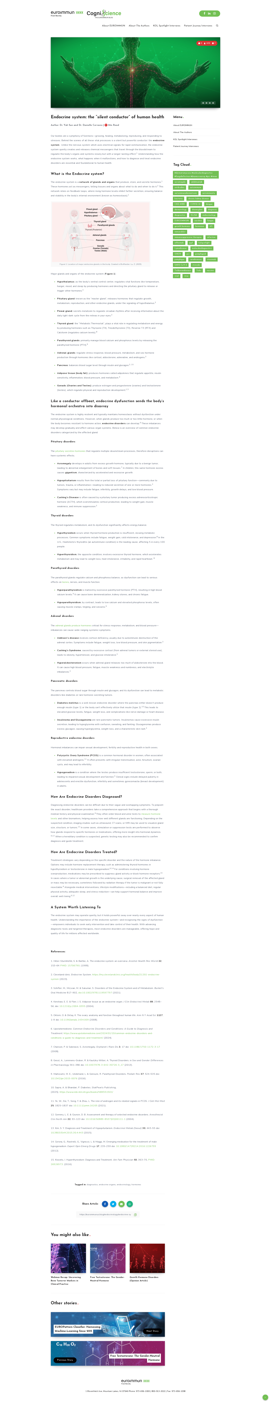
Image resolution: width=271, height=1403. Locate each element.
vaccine (210, 270)
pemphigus (179, 259)
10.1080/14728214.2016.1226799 (136, 1146)
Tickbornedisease (183, 270)
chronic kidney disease (198, 199)
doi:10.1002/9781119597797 (95, 992)
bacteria (179, 199)
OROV (178, 254)
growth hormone (182, 226)
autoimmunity (208, 193)
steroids (196, 265)
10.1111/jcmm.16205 (85, 1105)
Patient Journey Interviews (198, 26)
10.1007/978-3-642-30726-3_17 (104, 1065)
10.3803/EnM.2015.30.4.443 (67, 1132)
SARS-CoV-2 (181, 265)
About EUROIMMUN (113, 26)
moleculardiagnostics (202, 248)
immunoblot (180, 232)
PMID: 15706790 (70, 965)
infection (211, 237)
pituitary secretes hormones (70, 451)
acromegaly (180, 182)
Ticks (198, 270)
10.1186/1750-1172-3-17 (145, 1046)
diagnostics (92, 1184)
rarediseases (196, 259)
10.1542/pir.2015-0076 (64, 1078)
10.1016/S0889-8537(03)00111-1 (105, 1119)
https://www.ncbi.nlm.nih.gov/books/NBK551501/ (86, 1092)
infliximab (179, 243)
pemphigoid (200, 254)
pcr (188, 254)
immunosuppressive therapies (188, 237)
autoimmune (195, 187)
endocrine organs (107, 1184)
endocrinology (124, 1184)
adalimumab (196, 182)
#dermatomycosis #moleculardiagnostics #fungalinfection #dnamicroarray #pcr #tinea (196, 175)
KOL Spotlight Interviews (166, 26)
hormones (136, 1184)
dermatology (181, 210)
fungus (210, 221)
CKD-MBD (180, 204)
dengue (209, 204)
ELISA (194, 215)
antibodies (179, 187)
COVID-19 (195, 204)
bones (65, 582)
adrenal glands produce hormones (73, 625)
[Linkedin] (209, 13)
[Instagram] (214, 13)
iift (211, 226)
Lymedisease (181, 248)
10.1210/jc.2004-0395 (72, 1006)
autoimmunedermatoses (186, 193)
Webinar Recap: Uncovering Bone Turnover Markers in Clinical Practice (66, 1280)
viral (177, 276)
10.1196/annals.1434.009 (74, 1019)
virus (186, 276)
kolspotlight (204, 243)
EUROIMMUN (182, 221)
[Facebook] (204, 13)
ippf (191, 243)
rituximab (211, 259)
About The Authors (139, 26)
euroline (198, 221)
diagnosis (212, 210)
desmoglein (197, 210)
